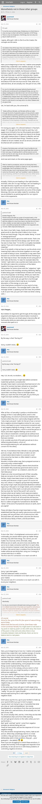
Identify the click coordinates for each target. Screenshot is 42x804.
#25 (40, 357)
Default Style (7, 794)
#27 (40, 531)
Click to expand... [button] (21, 61)
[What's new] (36, 2)
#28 (40, 568)
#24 (40, 335)
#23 (40, 306)
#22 (40, 208)
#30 (40, 647)
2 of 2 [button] (26, 753)
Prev (20, 753)
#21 (40, 24)
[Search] (40, 2)
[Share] (36, 24)
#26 (40, 409)
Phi (4, 12)
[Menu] (2, 2)
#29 (40, 594)
